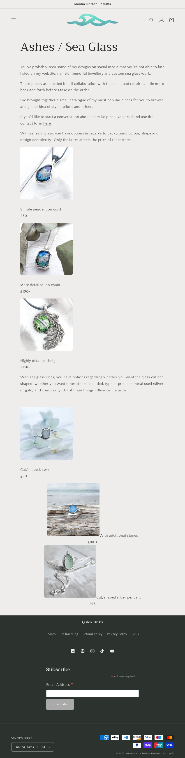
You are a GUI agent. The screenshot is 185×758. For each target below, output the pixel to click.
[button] (13, 20)
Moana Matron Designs (138, 753)
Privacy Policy (117, 634)
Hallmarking (69, 634)
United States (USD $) (30, 747)
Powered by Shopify (162, 753)
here (47, 123)
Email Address (60, 685)
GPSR (135, 634)
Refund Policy (93, 634)
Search (51, 634)
